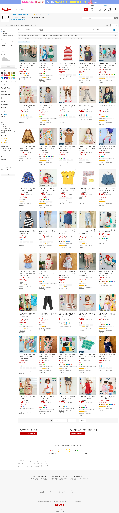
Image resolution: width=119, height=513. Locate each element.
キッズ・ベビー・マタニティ (25, 461)
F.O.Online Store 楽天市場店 (19, 14)
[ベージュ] (12, 73)
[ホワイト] (7, 73)
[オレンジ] (9, 75)
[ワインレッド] (5, 75)
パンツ (46, 463)
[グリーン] (14, 75)
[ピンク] (2, 75)
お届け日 (3, 122)
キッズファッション (38, 461)
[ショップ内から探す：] (116, 18)
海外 (6, 114)
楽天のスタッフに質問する (77, 433)
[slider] (1, 60)
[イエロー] (12, 75)
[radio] (1, 31)
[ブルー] (2, 78)
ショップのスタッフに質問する (28, 433)
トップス (47, 466)
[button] (113, 6)
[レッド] (7, 75)
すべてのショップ (5, 25)
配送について (23, 19)
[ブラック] (2, 73)
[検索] (86, 9)
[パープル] (7, 78)
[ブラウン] (9, 73)
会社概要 (13, 19)
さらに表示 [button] (4, 51)
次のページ (82, 420)
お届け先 (3, 116)
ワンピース (47, 465)
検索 (9, 66)
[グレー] (5, 73)
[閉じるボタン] (115, 35)
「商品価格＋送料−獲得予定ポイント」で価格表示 (29, 30)
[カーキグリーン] (14, 73)
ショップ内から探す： (88, 18)
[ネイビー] (5, 78)
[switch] (14, 131)
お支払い (18, 19)
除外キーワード (4, 169)
